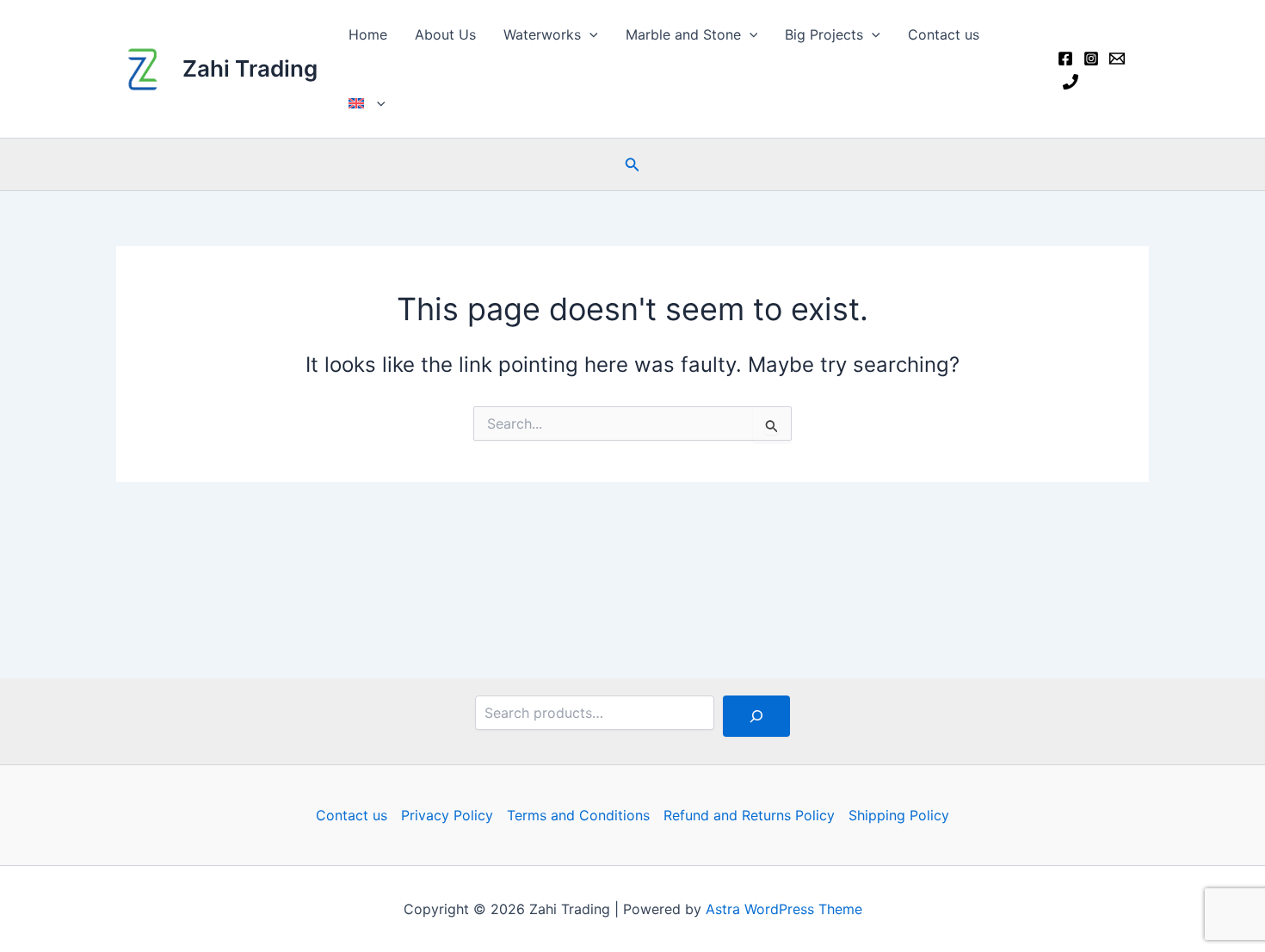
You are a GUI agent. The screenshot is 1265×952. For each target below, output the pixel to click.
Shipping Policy (898, 815)
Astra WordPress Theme (784, 909)
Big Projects (824, 34)
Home (368, 34)
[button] (589, 34)
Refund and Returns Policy (749, 815)
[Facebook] (1065, 58)
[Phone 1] (1070, 82)
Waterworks (542, 34)
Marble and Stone (683, 34)
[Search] (756, 716)
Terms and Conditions (578, 815)
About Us (445, 34)
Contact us (943, 34)
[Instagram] (1091, 58)
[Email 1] (1117, 58)
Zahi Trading (250, 68)
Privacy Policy (447, 815)
